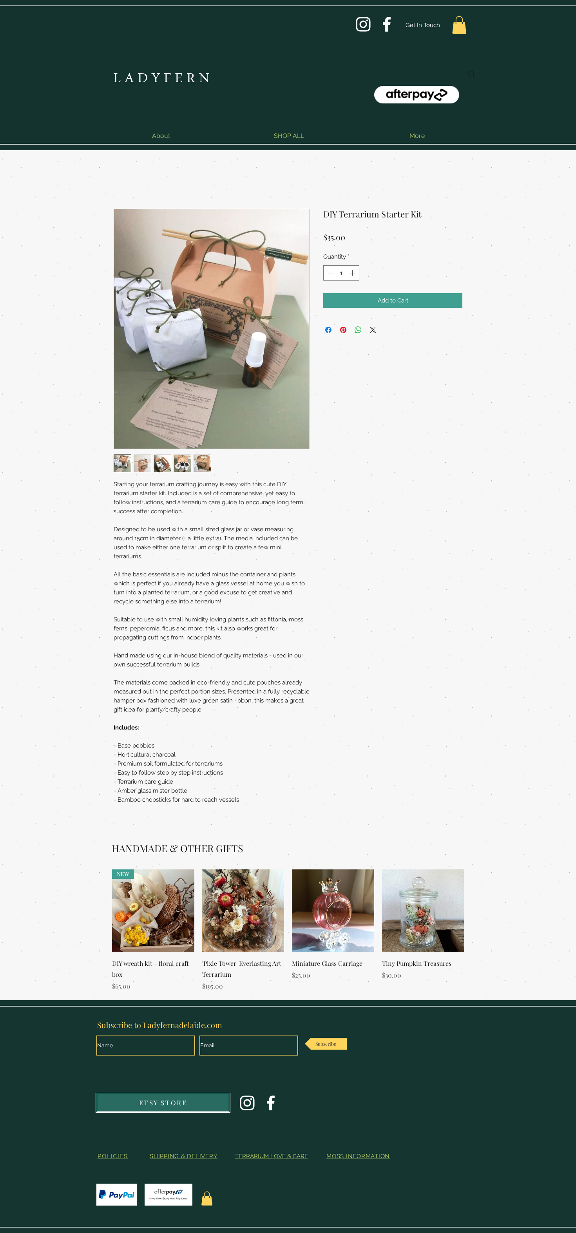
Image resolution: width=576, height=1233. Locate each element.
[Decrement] (329, 273)
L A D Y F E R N (161, 80)
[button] (459, 25)
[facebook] (387, 24)
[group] (288, 930)
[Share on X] (373, 330)
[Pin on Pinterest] (343, 330)
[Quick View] (243, 910)
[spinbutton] (341, 273)
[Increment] (353, 273)
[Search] (472, 74)
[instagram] (363, 24)
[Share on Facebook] (328, 330)
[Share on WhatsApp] (358, 330)
